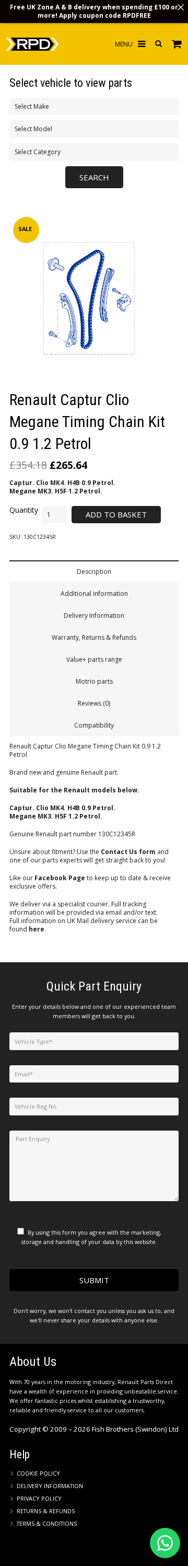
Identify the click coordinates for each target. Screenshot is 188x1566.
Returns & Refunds (46, 1511)
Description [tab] (94, 571)
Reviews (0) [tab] (94, 703)
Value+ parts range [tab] (94, 659)
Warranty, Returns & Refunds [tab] (94, 637)
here (36, 929)
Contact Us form (128, 851)
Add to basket (116, 514)
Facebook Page (59, 877)
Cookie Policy (38, 1473)
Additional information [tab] (94, 593)
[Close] (180, 7)
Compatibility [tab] (94, 725)
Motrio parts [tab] (94, 681)
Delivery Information (50, 1486)
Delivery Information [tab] (94, 615)
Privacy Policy (39, 1498)
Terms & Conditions (47, 1523)
